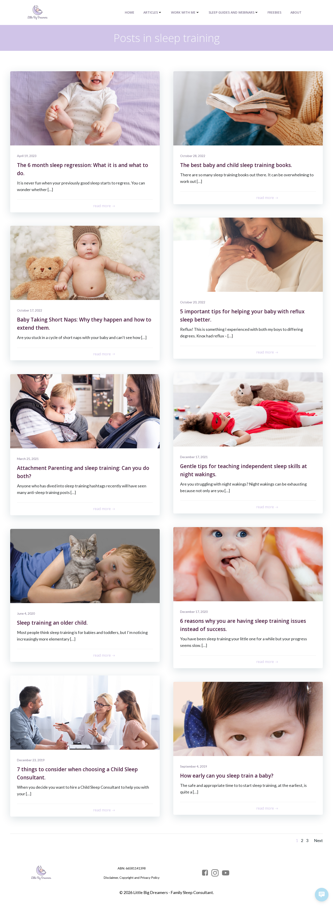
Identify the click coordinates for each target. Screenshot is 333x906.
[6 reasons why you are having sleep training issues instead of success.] (248, 563)
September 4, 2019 (193, 766)
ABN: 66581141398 (132, 868)
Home (129, 12)
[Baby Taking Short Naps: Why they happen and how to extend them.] (85, 262)
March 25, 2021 (28, 459)
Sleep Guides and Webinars (231, 12)
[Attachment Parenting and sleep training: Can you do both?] (85, 410)
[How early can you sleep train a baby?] (248, 718)
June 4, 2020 (26, 613)
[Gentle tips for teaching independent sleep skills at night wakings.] (248, 408)
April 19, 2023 (26, 156)
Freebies (274, 12)
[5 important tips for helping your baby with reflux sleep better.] (248, 254)
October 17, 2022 (29, 310)
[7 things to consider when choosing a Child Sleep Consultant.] (85, 712)
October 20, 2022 (192, 302)
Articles (150, 12)
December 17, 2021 (194, 457)
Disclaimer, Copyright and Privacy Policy (131, 877)
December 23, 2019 (31, 760)
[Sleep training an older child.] (85, 565)
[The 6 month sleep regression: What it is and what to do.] (85, 107)
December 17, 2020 (194, 612)
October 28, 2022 (192, 156)
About (296, 12)
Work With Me (183, 12)
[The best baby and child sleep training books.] (248, 107)
